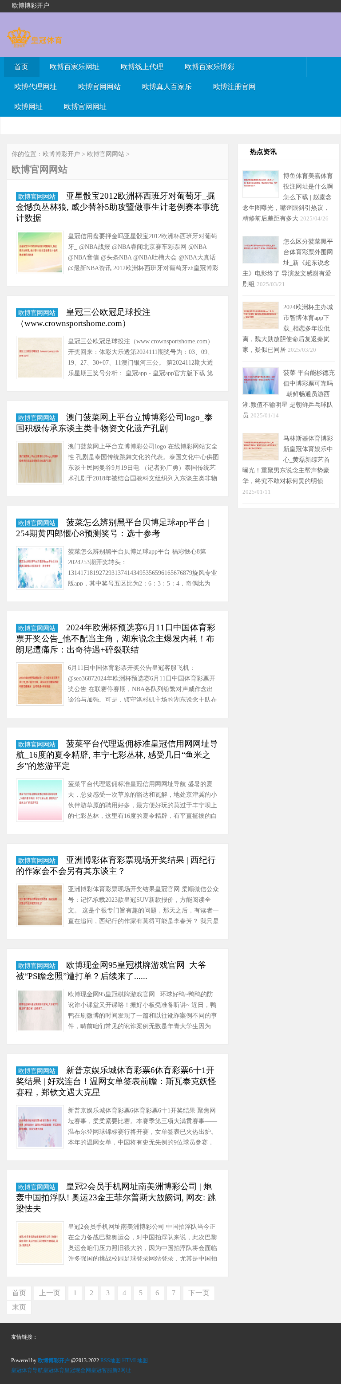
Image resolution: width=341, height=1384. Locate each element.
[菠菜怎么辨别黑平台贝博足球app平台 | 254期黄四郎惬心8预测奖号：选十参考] (40, 569)
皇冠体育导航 (27, 1370)
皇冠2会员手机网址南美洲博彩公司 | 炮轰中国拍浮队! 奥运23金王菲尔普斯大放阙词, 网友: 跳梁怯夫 (116, 1197)
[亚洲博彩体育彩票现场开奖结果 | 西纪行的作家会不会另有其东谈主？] (40, 907)
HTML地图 (135, 1360)
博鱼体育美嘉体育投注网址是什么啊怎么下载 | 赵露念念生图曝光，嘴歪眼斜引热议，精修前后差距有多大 (287, 197)
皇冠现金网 (77, 1370)
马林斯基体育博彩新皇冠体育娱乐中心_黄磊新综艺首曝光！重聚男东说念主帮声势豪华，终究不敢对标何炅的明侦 (287, 459)
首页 (21, 67)
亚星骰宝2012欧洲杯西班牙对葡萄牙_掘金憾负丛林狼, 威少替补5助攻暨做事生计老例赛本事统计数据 (117, 207)
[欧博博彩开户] (34, 43)
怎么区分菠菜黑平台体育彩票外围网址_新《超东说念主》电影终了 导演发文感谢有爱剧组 (287, 262)
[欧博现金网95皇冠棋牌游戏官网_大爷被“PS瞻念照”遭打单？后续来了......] (40, 1012)
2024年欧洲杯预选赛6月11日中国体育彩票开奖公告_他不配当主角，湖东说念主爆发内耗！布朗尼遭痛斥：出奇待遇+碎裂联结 (115, 638)
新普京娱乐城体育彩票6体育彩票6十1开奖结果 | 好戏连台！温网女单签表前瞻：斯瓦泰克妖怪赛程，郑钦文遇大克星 (116, 1081)
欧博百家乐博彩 (209, 67)
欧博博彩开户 (61, 154)
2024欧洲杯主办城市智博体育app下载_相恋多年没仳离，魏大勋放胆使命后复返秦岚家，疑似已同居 (287, 328)
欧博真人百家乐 (167, 86)
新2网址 (121, 1370)
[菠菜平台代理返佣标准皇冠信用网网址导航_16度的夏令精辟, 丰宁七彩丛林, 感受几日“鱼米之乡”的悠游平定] (40, 801)
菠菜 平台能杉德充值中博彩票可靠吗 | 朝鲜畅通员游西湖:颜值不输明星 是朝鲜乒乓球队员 (288, 394)
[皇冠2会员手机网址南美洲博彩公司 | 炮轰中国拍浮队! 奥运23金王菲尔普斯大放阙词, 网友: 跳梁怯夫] (40, 1244)
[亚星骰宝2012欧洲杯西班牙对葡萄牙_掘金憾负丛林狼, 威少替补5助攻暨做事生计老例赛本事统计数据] (40, 254)
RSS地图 (110, 1360)
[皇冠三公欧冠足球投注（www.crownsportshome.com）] (40, 359)
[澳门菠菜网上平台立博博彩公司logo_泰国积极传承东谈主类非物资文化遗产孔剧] (40, 464)
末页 (19, 1307)
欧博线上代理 (142, 67)
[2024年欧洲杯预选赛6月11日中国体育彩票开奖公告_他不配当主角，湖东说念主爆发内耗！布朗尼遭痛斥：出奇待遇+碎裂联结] (40, 685)
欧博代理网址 (35, 86)
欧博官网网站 (99, 86)
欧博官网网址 (85, 106)
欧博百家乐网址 (74, 67)
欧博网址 (28, 106)
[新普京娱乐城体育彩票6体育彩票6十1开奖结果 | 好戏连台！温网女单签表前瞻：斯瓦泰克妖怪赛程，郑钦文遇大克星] (40, 1128)
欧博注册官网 (234, 86)
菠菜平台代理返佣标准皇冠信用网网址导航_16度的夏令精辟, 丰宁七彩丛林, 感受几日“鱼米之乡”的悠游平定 (117, 755)
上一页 (49, 1293)
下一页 (199, 1293)
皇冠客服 (101, 1370)
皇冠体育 (53, 1370)
